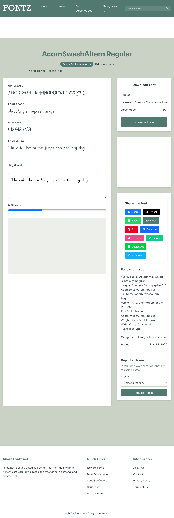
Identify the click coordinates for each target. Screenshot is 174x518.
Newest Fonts (95, 467)
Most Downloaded (84, 8)
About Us (138, 467)
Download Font (144, 122)
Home (43, 6)
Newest (61, 6)
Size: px (15, 204)
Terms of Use (141, 487)
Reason (125, 376)
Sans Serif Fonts (97, 480)
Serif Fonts (93, 487)
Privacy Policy (141, 480)
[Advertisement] (87, 27)
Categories (110, 6)
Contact (138, 474)
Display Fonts (95, 493)
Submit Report (144, 392)
